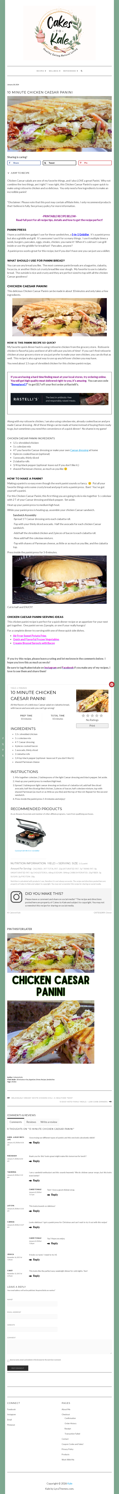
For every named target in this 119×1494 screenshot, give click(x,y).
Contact (65, 1439)
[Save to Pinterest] (3, 750)
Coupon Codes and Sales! (73, 1444)
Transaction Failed (72, 1434)
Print (92, 725)
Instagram (11, 1414)
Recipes (41, 71)
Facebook (11, 1409)
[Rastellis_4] (60, 399)
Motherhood (69, 71)
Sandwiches (51, 1079)
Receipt (68, 1428)
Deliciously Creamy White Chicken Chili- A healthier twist (42, 1098)
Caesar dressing (79, 450)
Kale (69, 1483)
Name (10, 1300)
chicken (13, 1082)
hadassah (12, 1156)
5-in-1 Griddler (80, 234)
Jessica (10, 1254)
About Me (66, 1409)
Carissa (11, 1222)
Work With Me (68, 1459)
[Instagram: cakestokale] (18, 899)
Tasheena (11, 1172)
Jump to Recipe (19, 172)
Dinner (38, 1079)
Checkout (66, 1414)
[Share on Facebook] (3, 738)
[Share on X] (3, 744)
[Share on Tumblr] (3, 756)
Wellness (54, 71)
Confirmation (70, 1418)
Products (65, 1454)
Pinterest (11, 1425)
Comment (11, 1338)
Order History (70, 1423)
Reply (36, 1142)
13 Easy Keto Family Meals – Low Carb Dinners (84, 1102)
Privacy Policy (67, 1449)
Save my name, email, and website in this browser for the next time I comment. (35, 1360)
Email (9, 1420)
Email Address (14, 1312)
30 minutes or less (22, 1079)
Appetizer (32, 1079)
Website (11, 1325)
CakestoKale (18, 1077)
